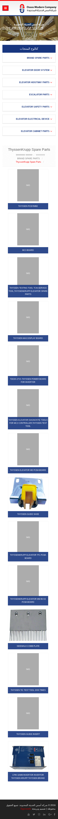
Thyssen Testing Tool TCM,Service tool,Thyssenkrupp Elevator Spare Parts (28, 291)
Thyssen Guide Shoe (28, 514)
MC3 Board (28, 250)
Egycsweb (26, 808)
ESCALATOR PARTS (39, 94)
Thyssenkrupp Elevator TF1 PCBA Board (28, 556)
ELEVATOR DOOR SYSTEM (35, 70)
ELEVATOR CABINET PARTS (35, 131)
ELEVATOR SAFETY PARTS (35, 107)
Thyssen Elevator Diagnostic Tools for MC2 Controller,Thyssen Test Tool (28, 423)
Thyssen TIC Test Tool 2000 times (28, 690)
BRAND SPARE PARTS (38, 58)
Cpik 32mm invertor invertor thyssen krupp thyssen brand (28, 776)
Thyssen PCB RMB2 (28, 206)
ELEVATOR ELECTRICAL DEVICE (32, 119)
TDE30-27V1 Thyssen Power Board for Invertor (28, 380)
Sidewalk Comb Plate (28, 646)
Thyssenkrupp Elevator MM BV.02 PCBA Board (28, 600)
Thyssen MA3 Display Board (28, 338)
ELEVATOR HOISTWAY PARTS (34, 82)
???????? (40, 155)
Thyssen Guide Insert (28, 734)
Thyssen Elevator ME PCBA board (28, 470)
